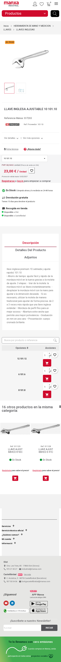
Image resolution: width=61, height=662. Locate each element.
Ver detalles (11, 138)
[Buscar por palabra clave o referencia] (55, 13)
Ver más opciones (33, 138)
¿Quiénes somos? (10, 535)
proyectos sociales (39, 656)
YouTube (6, 603)
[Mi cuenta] (35, 4)
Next (57, 57)
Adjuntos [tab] (30, 257)
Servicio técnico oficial (13, 530)
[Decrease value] (49, 357)
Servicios (6, 526)
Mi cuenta (6, 539)
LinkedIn (12, 603)
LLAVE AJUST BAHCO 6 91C (45, 450)
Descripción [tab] (30, 243)
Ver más (27, 575)
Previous (3, 57)
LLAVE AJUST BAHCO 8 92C (15, 450)
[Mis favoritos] (42, 4)
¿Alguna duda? (34, 149)
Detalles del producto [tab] (30, 250)
